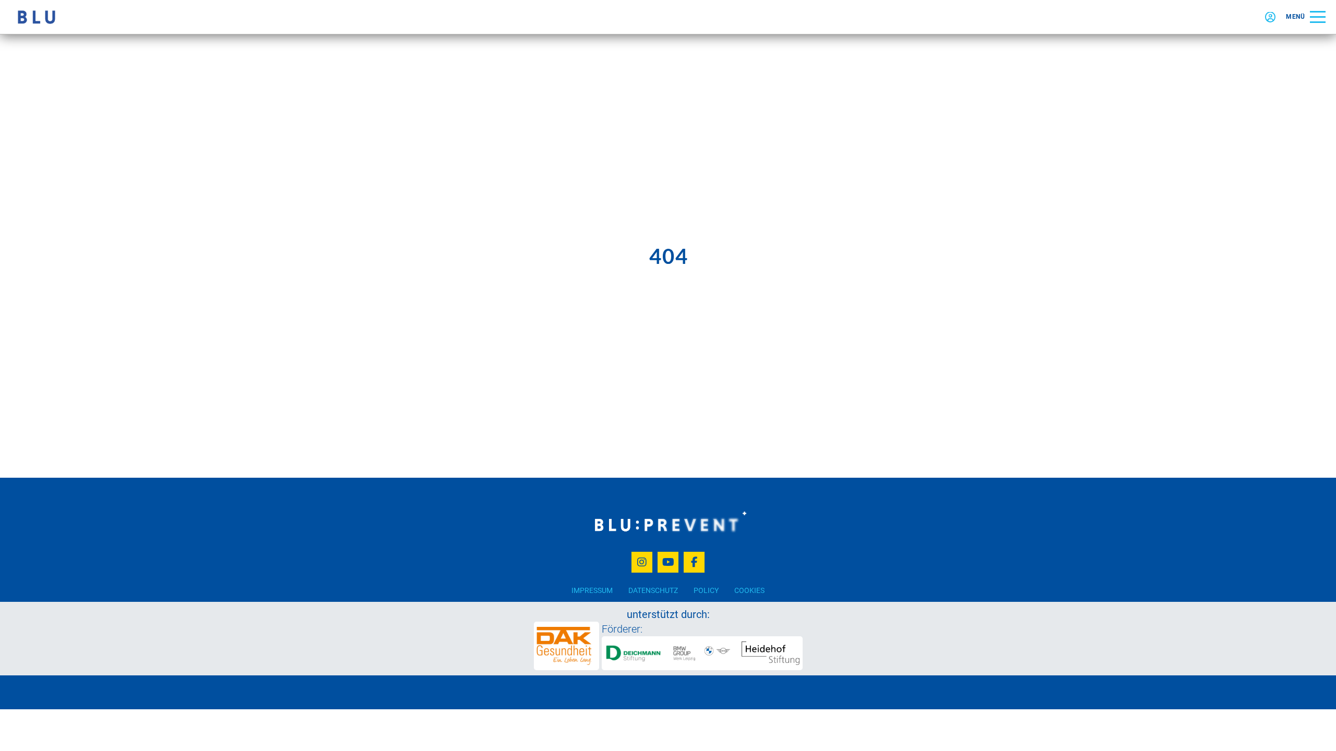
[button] (1306, 17)
